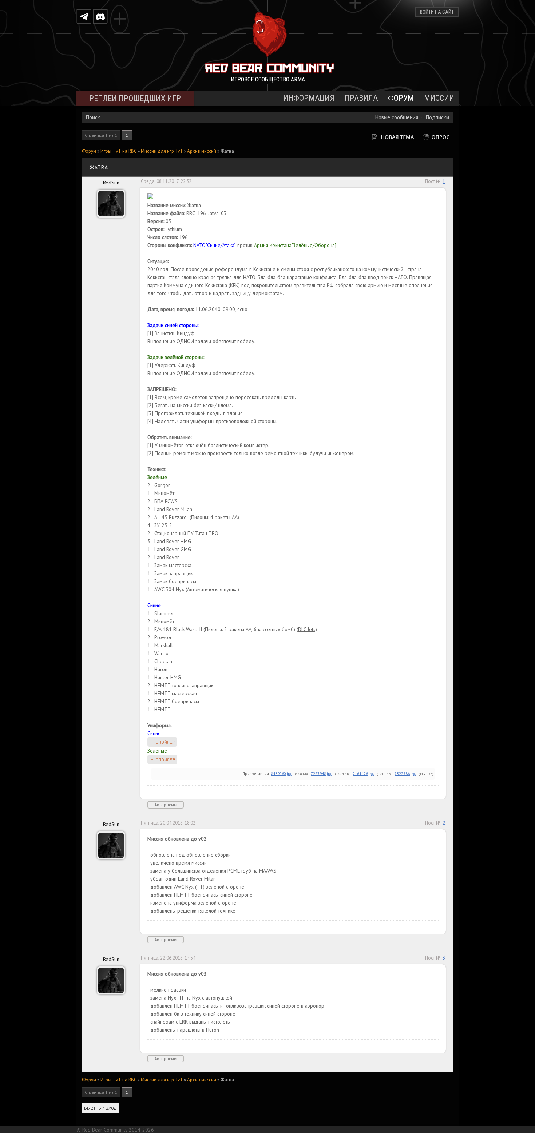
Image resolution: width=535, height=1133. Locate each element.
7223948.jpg (322, 773)
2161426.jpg (363, 773)
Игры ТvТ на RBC (118, 151)
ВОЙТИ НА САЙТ (437, 12)
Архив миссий (201, 151)
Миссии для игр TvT (162, 151)
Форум (89, 151)
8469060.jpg (282, 773)
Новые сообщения (396, 117)
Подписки (437, 117)
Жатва (227, 151)
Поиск (93, 117)
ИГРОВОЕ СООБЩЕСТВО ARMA (268, 79)
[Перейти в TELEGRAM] (83, 16)
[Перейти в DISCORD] (100, 16)
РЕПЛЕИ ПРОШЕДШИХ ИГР (135, 98)
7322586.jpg (405, 773)
